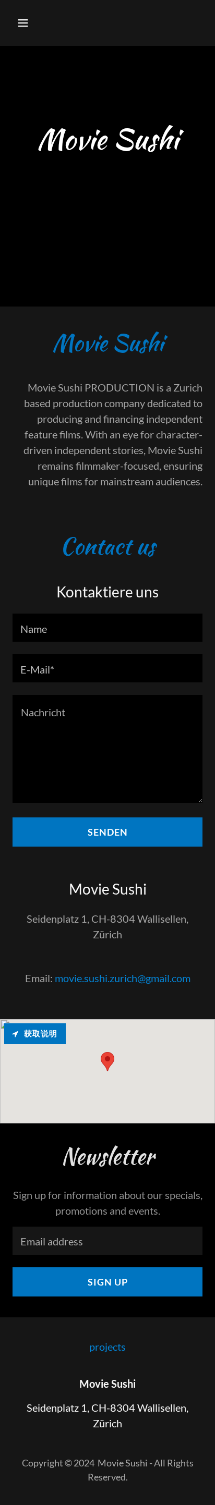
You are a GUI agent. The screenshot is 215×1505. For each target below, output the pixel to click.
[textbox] (107, 628)
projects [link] (107, 1346)
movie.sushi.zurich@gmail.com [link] (122, 978)
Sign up (108, 1282)
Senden (108, 832)
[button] (34, 23)
